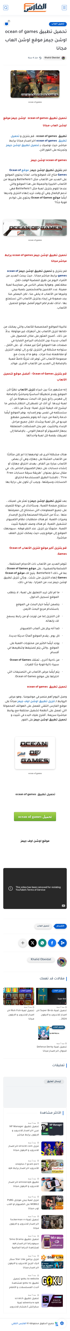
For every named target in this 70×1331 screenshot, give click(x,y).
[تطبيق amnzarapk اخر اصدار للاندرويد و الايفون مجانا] (52, 1184)
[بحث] (5, 7)
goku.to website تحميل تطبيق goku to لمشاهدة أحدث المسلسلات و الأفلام (24, 1283)
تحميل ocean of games (35, 817)
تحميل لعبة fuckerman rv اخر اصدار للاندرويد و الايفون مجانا (24, 1224)
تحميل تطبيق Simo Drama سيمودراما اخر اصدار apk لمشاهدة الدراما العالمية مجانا (24, 1244)
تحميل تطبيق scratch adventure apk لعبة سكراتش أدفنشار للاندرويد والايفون (24, 1303)
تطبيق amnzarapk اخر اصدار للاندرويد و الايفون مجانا (23, 1184)
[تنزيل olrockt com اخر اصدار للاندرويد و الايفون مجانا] (52, 1148)
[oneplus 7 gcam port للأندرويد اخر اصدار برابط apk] (52, 1166)
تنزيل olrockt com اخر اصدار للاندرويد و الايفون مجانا (23, 1148)
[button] (52, 943)
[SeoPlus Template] (57, 1324)
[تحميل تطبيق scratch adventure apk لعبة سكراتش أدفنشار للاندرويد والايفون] (52, 1301)
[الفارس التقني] (35, 7)
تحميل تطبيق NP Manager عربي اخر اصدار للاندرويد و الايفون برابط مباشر (24, 1130)
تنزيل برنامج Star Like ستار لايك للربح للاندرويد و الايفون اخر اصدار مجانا (23, 1263)
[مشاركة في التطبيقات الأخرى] (23, 943)
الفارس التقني (19, 1323)
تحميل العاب (57, 24)
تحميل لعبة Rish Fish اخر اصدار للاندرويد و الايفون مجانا (20, 1015)
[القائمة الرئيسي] (64, 7)
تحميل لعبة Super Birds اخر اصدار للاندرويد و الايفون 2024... (51, 1015)
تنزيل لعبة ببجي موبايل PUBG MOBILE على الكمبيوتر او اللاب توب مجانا (23, 1204)
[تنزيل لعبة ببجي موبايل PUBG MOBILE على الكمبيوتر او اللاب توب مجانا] (52, 1202)
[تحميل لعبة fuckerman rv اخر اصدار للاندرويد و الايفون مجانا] (52, 1222)
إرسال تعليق (54, 1081)
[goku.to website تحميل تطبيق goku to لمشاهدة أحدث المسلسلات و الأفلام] (52, 1281)
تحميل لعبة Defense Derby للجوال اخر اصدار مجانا (52, 1049)
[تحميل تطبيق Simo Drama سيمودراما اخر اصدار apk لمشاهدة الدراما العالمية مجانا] (52, 1242)
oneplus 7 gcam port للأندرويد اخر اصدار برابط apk (23, 1166)
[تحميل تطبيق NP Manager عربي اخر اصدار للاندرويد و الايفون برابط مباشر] (52, 1129)
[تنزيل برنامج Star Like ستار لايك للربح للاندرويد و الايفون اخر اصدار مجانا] (52, 1262)
